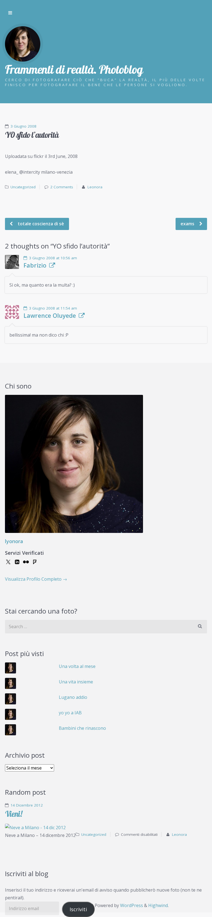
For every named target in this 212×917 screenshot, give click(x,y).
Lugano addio (73, 697)
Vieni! (13, 814)
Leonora (95, 186)
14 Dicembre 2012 (26, 805)
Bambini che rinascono (82, 728)
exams (188, 224)
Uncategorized (23, 186)
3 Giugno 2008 (23, 126)
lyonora (14, 541)
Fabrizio (34, 265)
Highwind (158, 905)
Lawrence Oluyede (49, 315)
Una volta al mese (77, 666)
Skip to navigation (10, 13)
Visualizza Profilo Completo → (36, 579)
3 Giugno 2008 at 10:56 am (53, 257)
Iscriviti (78, 909)
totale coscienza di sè (40, 224)
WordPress (131, 905)
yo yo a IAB (70, 713)
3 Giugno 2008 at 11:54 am (53, 308)
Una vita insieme (76, 682)
